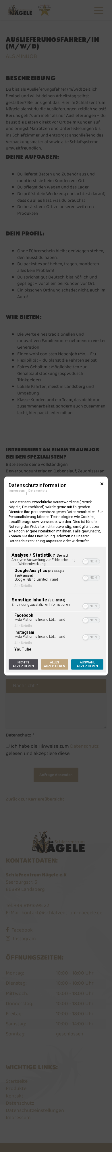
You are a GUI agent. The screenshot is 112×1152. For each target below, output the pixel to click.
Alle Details (23, 586)
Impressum (17, 490)
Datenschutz (37, 490)
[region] (56, 600)
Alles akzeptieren (54, 664)
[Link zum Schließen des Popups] (102, 485)
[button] (85, 561)
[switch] (91, 561)
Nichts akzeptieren (23, 664)
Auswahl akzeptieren (87, 664)
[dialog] (56, 575)
